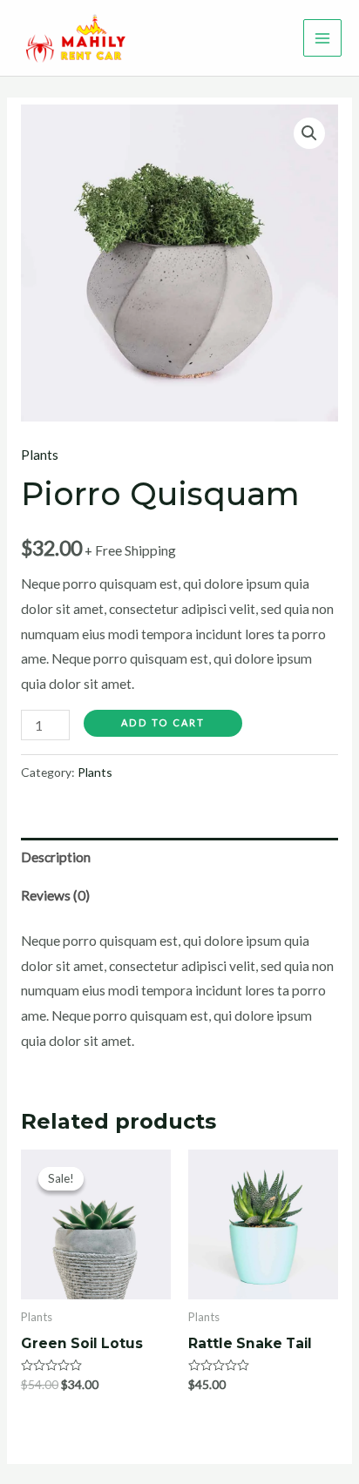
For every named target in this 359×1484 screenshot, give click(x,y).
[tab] (179, 857)
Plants (39, 454)
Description (56, 857)
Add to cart (163, 722)
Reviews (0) (55, 895)
